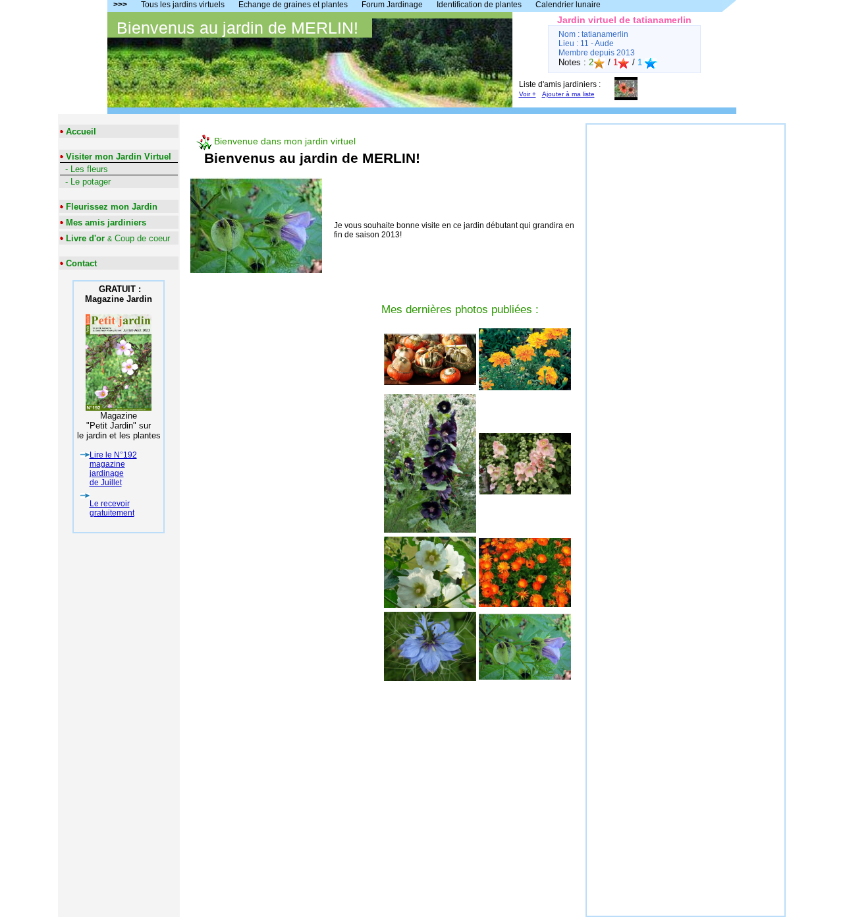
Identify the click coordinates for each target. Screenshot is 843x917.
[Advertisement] (685, 322)
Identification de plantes (479, 4)
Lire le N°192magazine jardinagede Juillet (113, 468)
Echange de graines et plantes (293, 4)
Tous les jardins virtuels (183, 4)
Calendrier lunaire (568, 4)
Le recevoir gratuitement (112, 508)
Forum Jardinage (392, 4)
